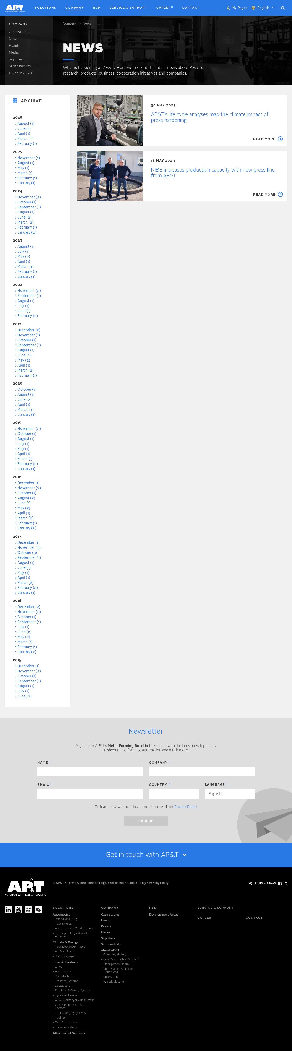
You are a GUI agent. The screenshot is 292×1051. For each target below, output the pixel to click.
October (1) (26, 202)
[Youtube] (18, 909)
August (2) (26, 498)
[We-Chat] (38, 909)
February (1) (27, 144)
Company (70, 23)
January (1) (26, 183)
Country (158, 784)
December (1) (28, 483)
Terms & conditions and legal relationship (96, 883)
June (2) (24, 217)
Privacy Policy (185, 807)
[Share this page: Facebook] (280, 883)
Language (215, 784)
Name (42, 762)
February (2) (27, 316)
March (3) (25, 267)
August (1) (25, 124)
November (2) (29, 197)
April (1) (23, 134)
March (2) (25, 222)
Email (43, 784)
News (87, 23)
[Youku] (28, 909)
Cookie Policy (137, 883)
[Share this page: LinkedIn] (285, 883)
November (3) (29, 548)
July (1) (23, 252)
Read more (264, 139)
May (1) (23, 168)
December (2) (28, 330)
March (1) (25, 139)
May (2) (23, 257)
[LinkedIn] (8, 909)
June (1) (24, 129)
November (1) (28, 158)
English (263, 8)
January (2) (26, 232)
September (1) (29, 207)
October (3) (27, 553)
